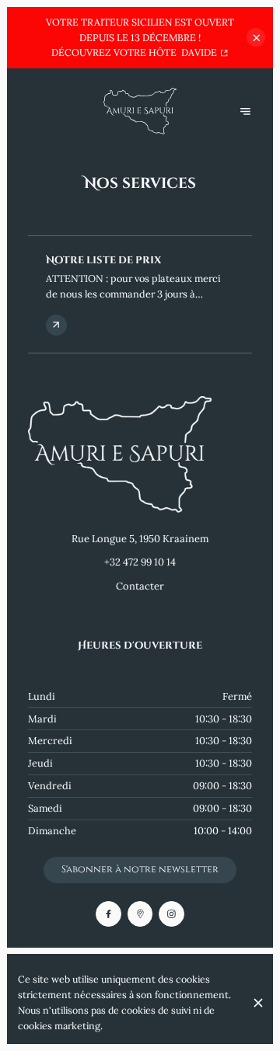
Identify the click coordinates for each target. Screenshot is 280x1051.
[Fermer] (258, 1002)
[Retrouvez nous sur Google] (140, 914)
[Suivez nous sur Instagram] (171, 914)
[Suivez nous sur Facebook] (108, 914)
